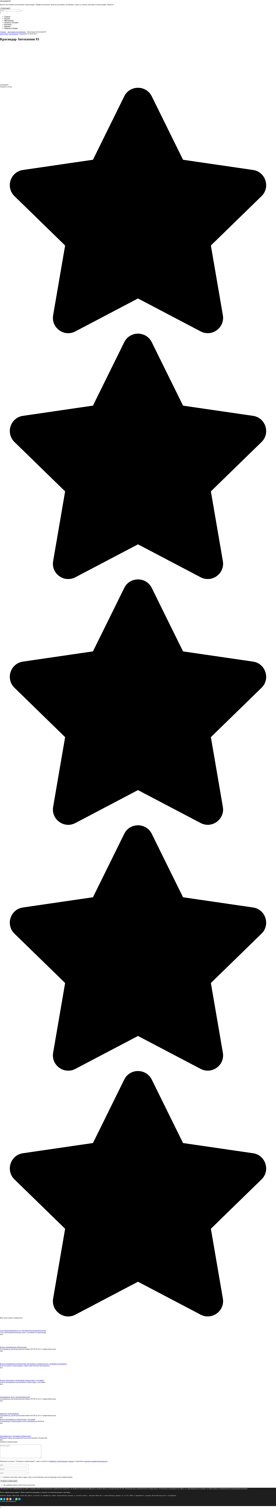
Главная (7, 16)
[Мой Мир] (19, 1499)
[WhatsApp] (16, 1499)
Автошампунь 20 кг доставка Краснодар (15, 1397)
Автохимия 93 (5, 1)
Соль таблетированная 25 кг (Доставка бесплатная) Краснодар (23, 1330)
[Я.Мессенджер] (1, 1499)
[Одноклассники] (7, 1499)
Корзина (7, 26)
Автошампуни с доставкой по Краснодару (15, 1436)
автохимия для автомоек (9, 34)
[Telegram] (10, 1499)
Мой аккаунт (9, 20)
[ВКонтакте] (4, 1499)
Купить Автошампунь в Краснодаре (13, 1347)
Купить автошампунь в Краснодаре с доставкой (17, 1419)
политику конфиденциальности (95, 1461)
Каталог (7, 18)
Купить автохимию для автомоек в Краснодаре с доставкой (22, 1380)
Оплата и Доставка (11, 22)
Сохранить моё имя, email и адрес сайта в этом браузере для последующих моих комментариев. (38, 1477)
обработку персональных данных (61, 1461)
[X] (13, 1499)
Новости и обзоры (11, 28)
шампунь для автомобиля (9, 1414)
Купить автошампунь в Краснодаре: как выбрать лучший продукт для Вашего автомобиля (33, 1364)
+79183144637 (5, 8)
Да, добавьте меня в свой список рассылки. (19, 1485)
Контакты (8, 24)
